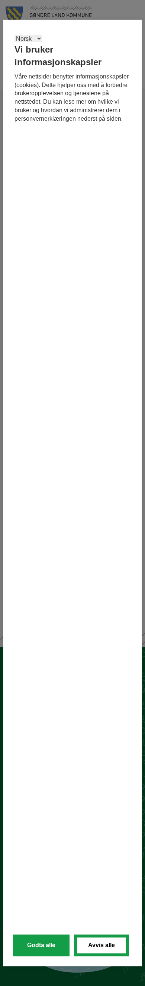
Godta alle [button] (41, 945)
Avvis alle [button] (101, 945)
